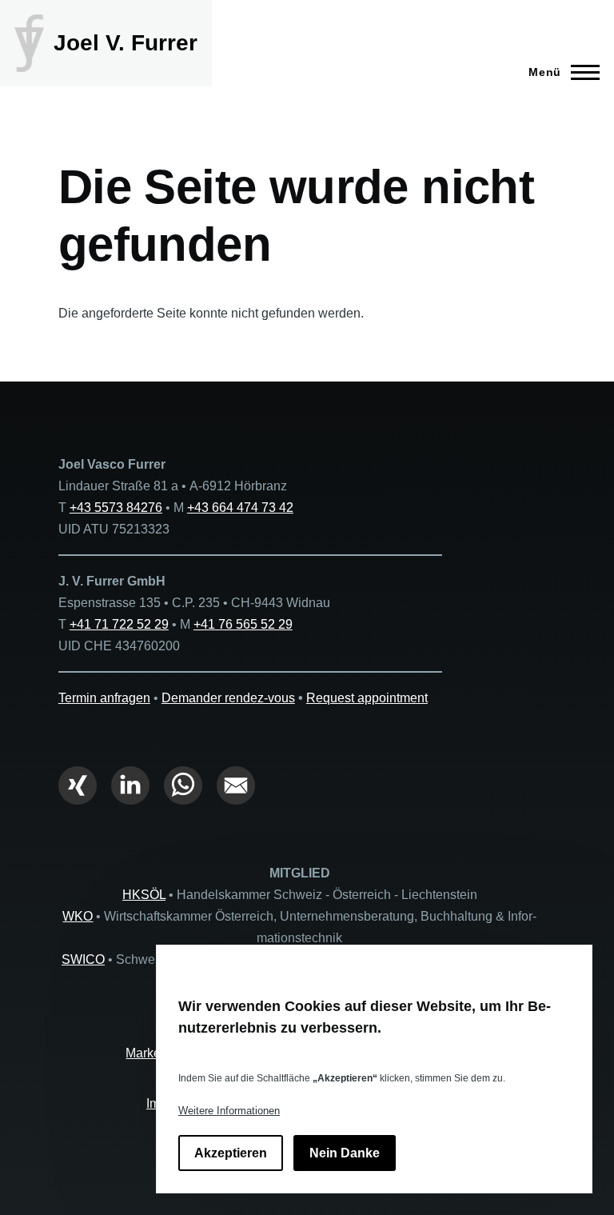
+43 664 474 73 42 (240, 507)
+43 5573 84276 (116, 507)
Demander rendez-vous (228, 698)
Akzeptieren (230, 1153)
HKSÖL (143, 894)
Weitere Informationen (229, 1111)
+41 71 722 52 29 (119, 624)
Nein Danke (344, 1153)
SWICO (83, 959)
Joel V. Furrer (125, 42)
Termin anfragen (104, 698)
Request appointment (367, 698)
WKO (77, 916)
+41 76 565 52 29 (243, 624)
